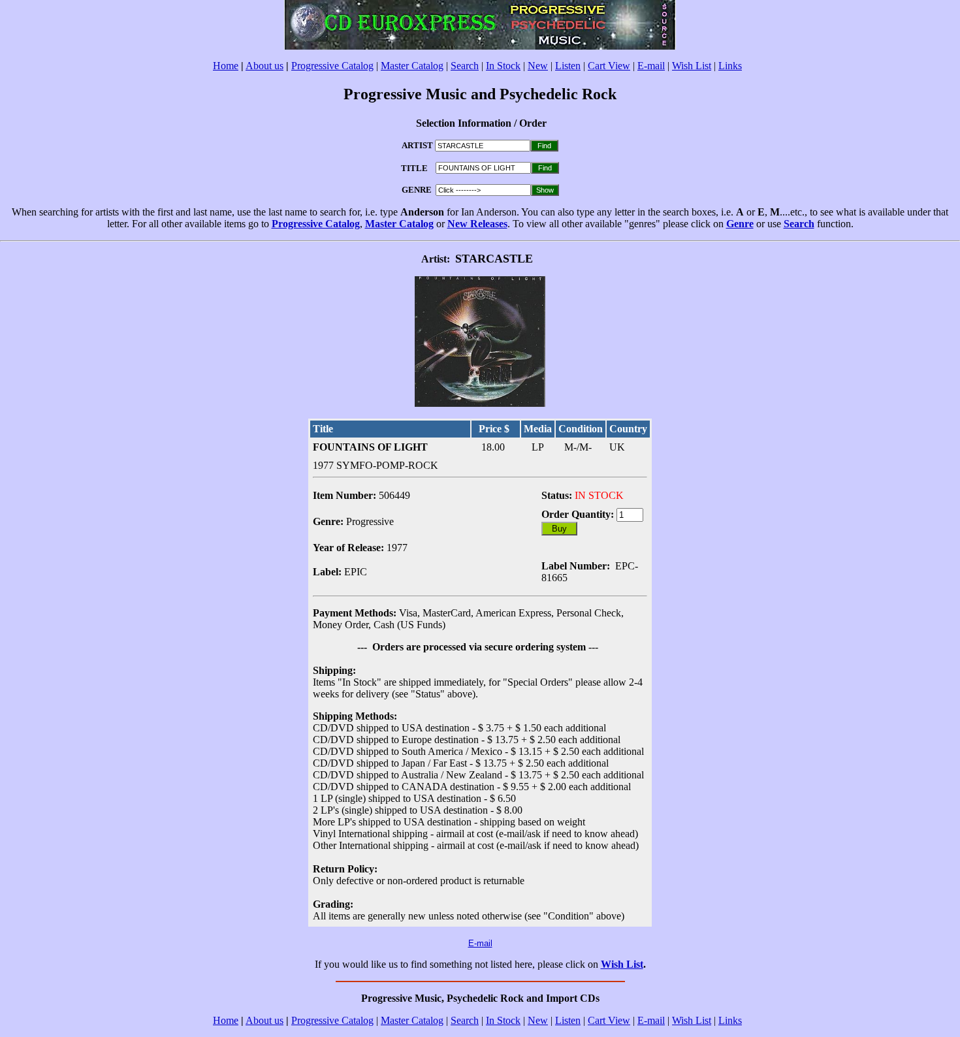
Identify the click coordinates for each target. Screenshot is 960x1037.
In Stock (503, 65)
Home (225, 65)
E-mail (651, 65)
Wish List (691, 65)
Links (730, 65)
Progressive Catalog (332, 65)
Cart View (609, 65)
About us (264, 65)
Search (465, 65)
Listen (568, 65)
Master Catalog (412, 65)
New (538, 65)
